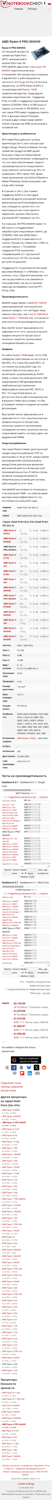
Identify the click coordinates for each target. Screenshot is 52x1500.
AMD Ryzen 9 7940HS (10, 846)
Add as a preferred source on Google (28, 1060)
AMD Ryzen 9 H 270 (10, 1129)
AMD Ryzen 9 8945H (11, 1110)
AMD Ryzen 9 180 (9, 1179)
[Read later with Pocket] (14, 1073)
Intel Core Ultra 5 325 (9, 813)
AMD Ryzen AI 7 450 (11, 1392)
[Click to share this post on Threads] (21, 1067)
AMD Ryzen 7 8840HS (11, 1211)
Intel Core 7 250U (8, 818)
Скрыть (43, 797)
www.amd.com (23, 761)
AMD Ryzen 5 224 (9, 1313)
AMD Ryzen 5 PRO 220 (12, 1268)
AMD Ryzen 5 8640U (11, 1262)
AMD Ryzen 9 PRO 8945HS (14, 1122)
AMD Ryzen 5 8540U (11, 1281)
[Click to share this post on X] (36, 1067)
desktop (24, 876)
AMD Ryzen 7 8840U (11, 1230)
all (22, 873)
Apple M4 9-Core (8, 951)
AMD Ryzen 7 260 (9, 1148)
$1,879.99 (19, 1011)
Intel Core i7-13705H (9, 810)
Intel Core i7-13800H (9, 904)
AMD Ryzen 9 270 (9, 1135)
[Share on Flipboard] (22, 1073)
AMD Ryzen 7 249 (9, 1192)
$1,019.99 (19, 1018)
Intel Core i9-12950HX (10, 826)
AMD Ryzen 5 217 (9, 1319)
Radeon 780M (29, 89)
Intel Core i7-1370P (9, 857)
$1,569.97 (19, 1026)
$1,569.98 (19, 1033)
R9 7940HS (41, 302)
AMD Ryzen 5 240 (9, 1243)
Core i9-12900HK (37, 314)
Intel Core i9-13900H (9, 860)
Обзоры (32, 8)
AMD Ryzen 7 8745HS (11, 1205)
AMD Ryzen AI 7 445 (9, 838)
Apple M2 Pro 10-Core (10, 909)
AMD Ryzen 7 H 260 (10, 1141)
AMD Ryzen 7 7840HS (10, 906)
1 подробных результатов (20, 797)
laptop (30, 873)
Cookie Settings (26, 1483)
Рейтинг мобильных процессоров (18, 1471)
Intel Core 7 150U (8, 805)
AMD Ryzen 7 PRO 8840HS (14, 1198)
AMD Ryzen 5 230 (9, 1287)
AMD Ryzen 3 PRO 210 (12, 1351)
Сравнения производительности (30, 1468)
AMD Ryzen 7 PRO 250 (12, 1224)
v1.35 (3, 1042)
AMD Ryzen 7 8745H (9, 844)
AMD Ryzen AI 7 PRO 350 (11, 922)
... (48, 8)
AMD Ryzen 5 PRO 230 (12, 1294)
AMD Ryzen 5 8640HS (11, 1256)
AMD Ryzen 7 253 (9, 1186)
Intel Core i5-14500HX (10, 959)
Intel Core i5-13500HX (10, 956)
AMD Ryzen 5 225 (9, 1300)
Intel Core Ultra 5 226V (10, 815)
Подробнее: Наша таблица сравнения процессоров (12, 1086)
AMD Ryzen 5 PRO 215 (12, 1275)
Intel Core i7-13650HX (10, 938)
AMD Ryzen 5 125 (9, 1370)
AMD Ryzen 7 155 (9, 1332)
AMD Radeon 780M (26, 738)
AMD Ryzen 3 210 (9, 1345)
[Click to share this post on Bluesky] (29, 1067)
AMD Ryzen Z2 (8, 1237)
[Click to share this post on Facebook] (13, 1067)
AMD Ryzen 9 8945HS (10, 854)
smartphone (42, 873)
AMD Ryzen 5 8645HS (11, 1249)
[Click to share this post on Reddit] (44, 1067)
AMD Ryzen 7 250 (9, 1218)
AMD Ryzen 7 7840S (9, 829)
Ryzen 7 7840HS (18, 318)
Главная (18, 8)
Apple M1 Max (7, 920)
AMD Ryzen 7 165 (9, 1325)
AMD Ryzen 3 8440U (11, 1357)
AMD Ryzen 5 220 (9, 1306)
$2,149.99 (19, 1003)
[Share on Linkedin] (29, 1073)
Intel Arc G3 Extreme (9, 852)
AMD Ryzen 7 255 (8, 807)
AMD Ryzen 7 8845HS (10, 849)
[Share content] (7, 1068)
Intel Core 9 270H (8, 940)
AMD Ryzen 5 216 (9, 1338)
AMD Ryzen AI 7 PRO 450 (11, 943)
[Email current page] (37, 1073)
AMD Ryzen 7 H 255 (10, 1173)
